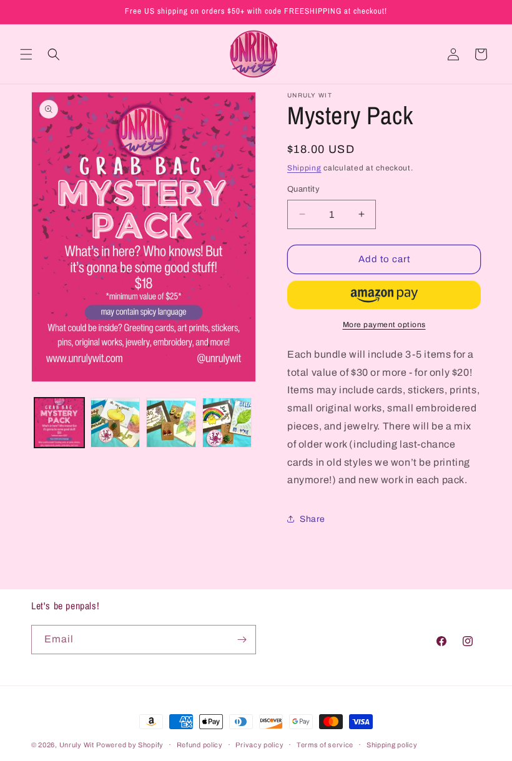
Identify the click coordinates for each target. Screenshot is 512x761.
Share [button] (312, 519)
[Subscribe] (241, 639)
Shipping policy (392, 745)
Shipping (304, 168)
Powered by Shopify (130, 745)
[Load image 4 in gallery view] (227, 423)
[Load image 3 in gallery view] (171, 423)
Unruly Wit (76, 745)
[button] (26, 54)
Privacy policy (259, 745)
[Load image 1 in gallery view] (59, 423)
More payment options (384, 324)
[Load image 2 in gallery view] (115, 423)
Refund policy (200, 745)
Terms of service (325, 745)
